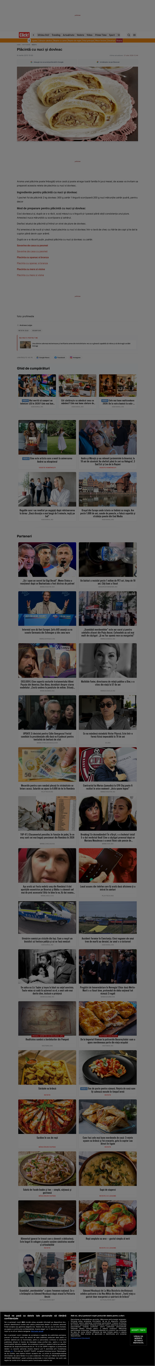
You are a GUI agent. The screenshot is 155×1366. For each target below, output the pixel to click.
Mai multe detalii (37, 1331)
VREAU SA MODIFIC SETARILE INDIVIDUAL (138, 1339)
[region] (77, 1339)
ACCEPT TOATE (139, 1330)
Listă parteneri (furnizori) (80, 1338)
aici (12, 1351)
